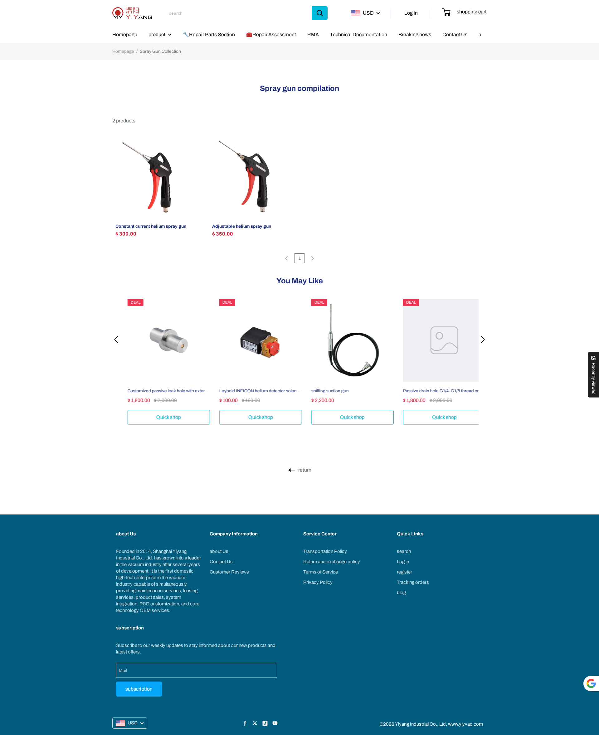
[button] (116, 339)
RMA (313, 34)
